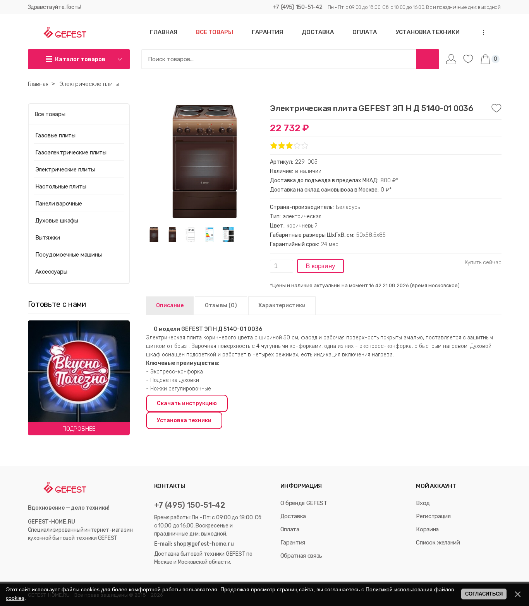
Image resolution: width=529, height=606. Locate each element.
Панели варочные (58, 203)
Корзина (427, 529)
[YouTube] (40, 554)
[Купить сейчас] (483, 262)
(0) (221, 305)
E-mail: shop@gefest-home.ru (194, 544)
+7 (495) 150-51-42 (298, 6)
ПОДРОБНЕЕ (78, 428)
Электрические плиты (65, 169)
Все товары (49, 114)
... (481, 32)
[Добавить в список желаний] (496, 108)
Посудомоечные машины (68, 254)
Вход (423, 503)
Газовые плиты (55, 135)
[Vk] (31, 554)
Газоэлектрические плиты (70, 152)
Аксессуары (51, 271)
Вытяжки (47, 237)
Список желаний (438, 542)
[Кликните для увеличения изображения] (204, 161)
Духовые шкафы (56, 220)
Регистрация (433, 516)
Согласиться (484, 594)
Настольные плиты (60, 186)
